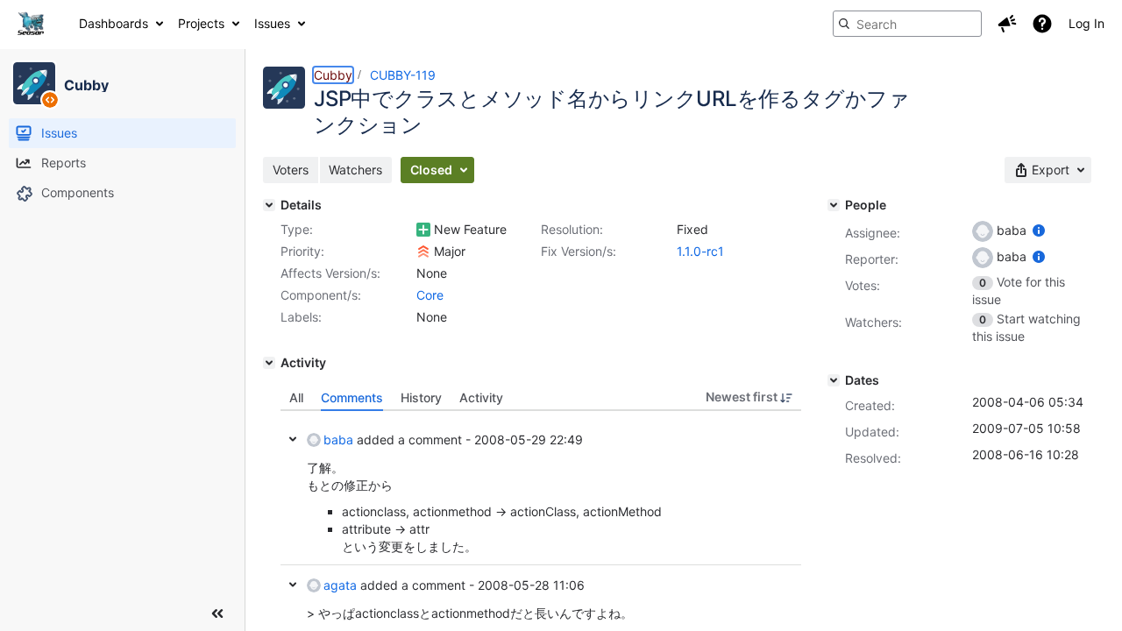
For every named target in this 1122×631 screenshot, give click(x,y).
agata (340, 585)
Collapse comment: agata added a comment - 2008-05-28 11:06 (293, 585)
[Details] (269, 205)
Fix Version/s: (578, 251)
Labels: (301, 316)
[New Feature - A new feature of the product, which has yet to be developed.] (423, 230)
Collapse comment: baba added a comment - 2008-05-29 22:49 (293, 439)
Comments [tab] (352, 397)
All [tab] (296, 397)
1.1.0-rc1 (700, 251)
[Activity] (269, 363)
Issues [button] (272, 23)
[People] (833, 205)
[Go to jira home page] (31, 23)
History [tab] (421, 397)
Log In (1086, 23)
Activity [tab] (481, 397)
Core (430, 294)
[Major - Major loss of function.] (423, 252)
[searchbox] (907, 23)
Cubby (333, 74)
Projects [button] (201, 23)
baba (338, 439)
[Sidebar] (217, 613)
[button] (1007, 24)
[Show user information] (1039, 230)
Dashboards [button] (113, 23)
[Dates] (833, 380)
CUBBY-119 (403, 74)
